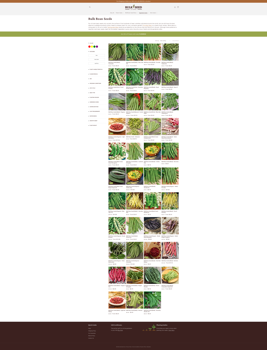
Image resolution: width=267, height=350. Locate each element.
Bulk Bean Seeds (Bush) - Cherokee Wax (134, 212)
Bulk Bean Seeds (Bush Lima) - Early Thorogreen (115, 162)
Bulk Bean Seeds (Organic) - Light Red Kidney (116, 137)
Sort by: (157, 40)
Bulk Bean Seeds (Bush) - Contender (114, 63)
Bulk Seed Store (122, 346)
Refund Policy (91, 335)
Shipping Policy (92, 330)
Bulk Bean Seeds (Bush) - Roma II (170, 87)
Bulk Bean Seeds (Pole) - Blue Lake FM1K (152, 113)
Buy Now (120, 330)
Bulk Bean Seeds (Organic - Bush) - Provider (170, 187)
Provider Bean (147, 25)
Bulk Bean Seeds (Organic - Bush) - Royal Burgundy (152, 237)
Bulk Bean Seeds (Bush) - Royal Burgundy (151, 88)
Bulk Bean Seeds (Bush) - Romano (134, 310)
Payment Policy (143, 346)
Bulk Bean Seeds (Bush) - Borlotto (170, 260)
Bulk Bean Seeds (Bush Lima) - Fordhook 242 (151, 137)
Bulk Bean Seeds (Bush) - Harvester (170, 161)
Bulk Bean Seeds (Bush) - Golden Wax (152, 162)
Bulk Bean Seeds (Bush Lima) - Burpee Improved (115, 187)
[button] (89, 7)
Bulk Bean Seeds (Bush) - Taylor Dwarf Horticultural (169, 137)
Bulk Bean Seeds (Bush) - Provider (152, 62)
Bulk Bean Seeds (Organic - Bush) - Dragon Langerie (170, 237)
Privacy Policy (129, 346)
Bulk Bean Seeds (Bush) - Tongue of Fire (117, 286)
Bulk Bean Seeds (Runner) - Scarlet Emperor (134, 113)
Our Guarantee (92, 333)
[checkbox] (96, 55)
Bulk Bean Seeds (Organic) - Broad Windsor (116, 237)
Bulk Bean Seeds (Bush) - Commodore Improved (168, 286)
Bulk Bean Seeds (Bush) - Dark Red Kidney (152, 261)
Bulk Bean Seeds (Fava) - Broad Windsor (115, 88)
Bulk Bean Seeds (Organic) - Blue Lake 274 (116, 212)
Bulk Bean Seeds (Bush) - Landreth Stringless (134, 162)
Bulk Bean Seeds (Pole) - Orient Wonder (151, 286)
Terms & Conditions (136, 346)
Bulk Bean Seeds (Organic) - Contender (133, 261)
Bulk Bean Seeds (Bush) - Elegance (116, 112)
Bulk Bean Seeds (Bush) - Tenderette (168, 63)
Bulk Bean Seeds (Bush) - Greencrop (132, 237)
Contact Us (91, 338)
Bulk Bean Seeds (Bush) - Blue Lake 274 (134, 63)
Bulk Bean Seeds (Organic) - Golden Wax (133, 187)
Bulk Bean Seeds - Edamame (133, 136)
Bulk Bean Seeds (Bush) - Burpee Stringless (134, 286)
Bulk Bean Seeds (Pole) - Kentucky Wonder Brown (134, 88)
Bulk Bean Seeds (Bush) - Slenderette (150, 187)
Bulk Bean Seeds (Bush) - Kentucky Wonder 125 (152, 311)
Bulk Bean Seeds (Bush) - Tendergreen (168, 113)
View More (171, 330)
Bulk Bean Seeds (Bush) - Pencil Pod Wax (169, 212)
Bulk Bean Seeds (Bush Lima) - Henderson (151, 212)
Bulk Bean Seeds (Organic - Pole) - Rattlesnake (116, 261)
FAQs (89, 328)
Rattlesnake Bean (113, 27)
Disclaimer (149, 346)
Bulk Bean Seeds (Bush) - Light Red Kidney (116, 311)
